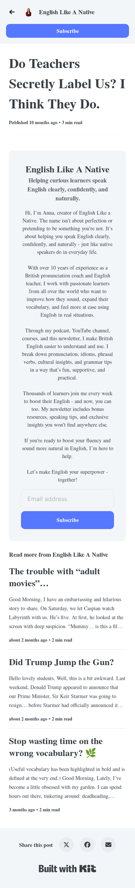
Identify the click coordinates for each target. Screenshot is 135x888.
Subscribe (68, 31)
